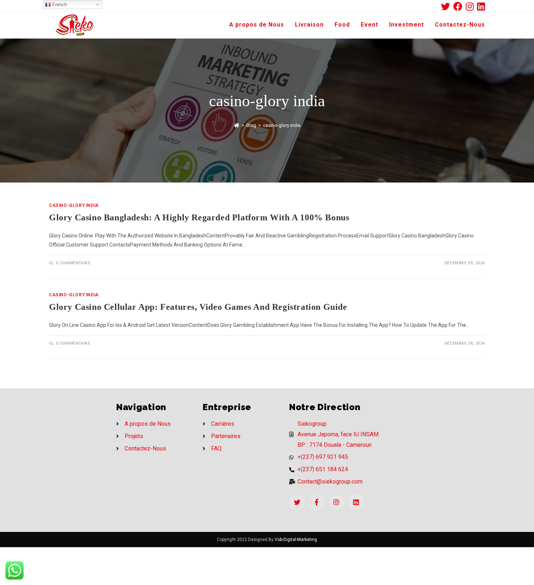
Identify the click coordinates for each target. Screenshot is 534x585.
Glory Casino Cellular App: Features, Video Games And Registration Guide (198, 307)
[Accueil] (236, 125)
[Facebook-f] (316, 502)
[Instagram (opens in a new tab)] (471, 6)
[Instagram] (336, 502)
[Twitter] (297, 502)
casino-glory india (74, 205)
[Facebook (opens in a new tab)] (459, 6)
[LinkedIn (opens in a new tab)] (481, 6)
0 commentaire (73, 263)
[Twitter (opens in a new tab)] (447, 6)
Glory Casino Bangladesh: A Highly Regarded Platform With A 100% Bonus (199, 217)
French (59, 4)
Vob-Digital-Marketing (296, 539)
